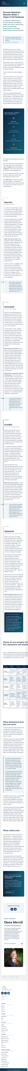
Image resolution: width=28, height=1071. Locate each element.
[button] (24, 3)
